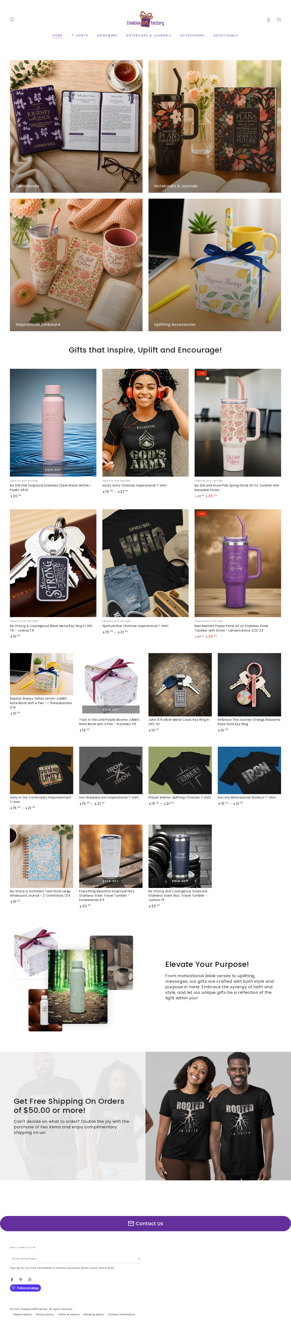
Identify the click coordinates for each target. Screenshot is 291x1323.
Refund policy (23, 1314)
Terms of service (69, 1314)
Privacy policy (45, 1314)
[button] (12, 19)
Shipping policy (93, 1314)
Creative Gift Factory (34, 1309)
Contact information (121, 1314)
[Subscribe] (140, 1258)
